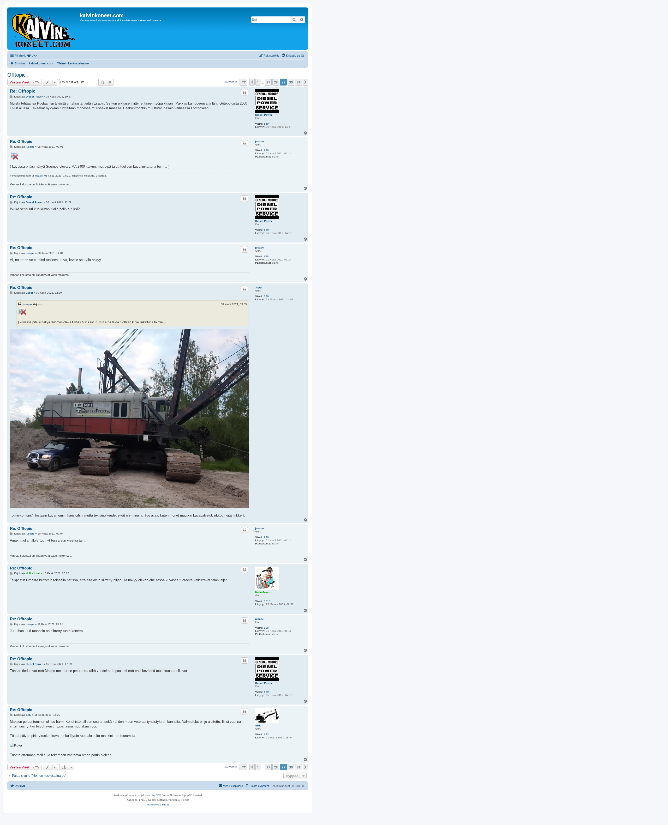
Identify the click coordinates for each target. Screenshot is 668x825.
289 (266, 296)
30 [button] (291, 82)
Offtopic (16, 75)
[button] (243, 82)
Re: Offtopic (22, 91)
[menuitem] (32, 55)
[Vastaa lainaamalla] (244, 92)
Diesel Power (263, 114)
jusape (259, 141)
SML (258, 725)
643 (266, 734)
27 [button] (268, 82)
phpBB (155, 795)
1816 (267, 601)
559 (266, 123)
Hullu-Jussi (262, 592)
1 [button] (258, 82)
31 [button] (298, 82)
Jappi (258, 287)
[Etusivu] (44, 28)
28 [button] (276, 82)
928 (266, 150)
